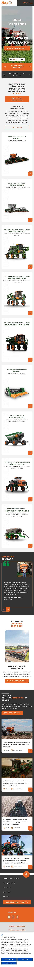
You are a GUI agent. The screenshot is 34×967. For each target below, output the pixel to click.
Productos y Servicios (11, 879)
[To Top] (26, 874)
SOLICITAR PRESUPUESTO (17, 99)
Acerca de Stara (9, 883)
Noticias (6, 897)
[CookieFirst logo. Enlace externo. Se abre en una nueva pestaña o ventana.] (2, 935)
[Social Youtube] (17, 917)
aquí (30, 953)
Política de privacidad (17, 926)
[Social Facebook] (9, 917)
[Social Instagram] (13, 917)
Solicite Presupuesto (17, 902)
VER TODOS (17, 127)
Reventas (6, 888)
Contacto (6, 892)
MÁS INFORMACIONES (17, 48)
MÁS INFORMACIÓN (12, 713)
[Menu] (31, 2)
